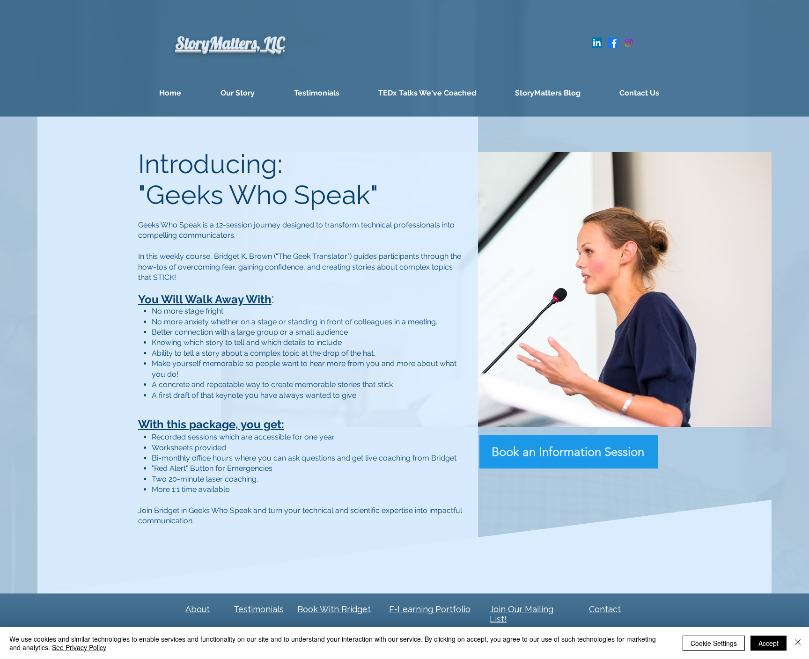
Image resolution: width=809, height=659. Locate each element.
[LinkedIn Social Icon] (597, 42)
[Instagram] (629, 42)
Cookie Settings (714, 643)
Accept (768, 643)
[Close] (797, 643)
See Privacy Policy (79, 647)
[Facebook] (613, 42)
